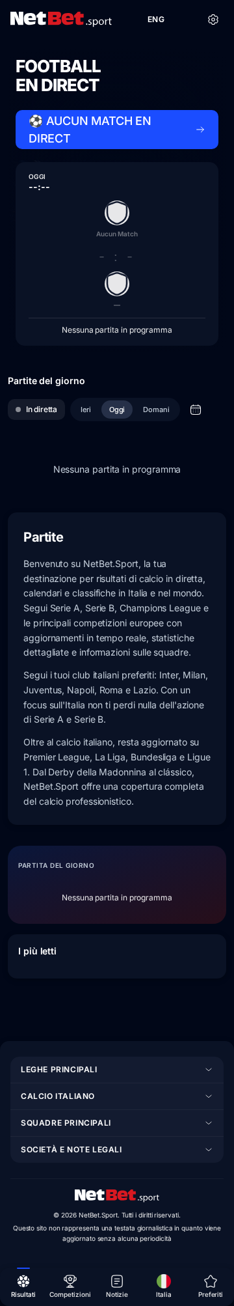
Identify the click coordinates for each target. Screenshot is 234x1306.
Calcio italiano (58, 1096)
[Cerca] (184, 19)
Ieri (86, 409)
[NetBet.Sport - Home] (117, 1195)
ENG (156, 19)
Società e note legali (71, 1149)
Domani (156, 409)
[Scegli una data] (195, 409)
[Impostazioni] (213, 19)
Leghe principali (59, 1069)
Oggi (117, 409)
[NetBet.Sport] (61, 19)
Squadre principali (66, 1123)
